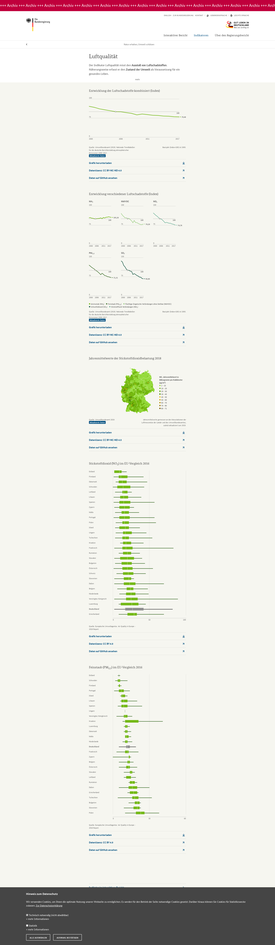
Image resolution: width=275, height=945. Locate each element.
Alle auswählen (38, 937)
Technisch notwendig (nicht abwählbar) (48, 915)
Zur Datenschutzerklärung (49, 905)
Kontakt (199, 15)
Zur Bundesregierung (183, 15)
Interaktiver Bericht (175, 35)
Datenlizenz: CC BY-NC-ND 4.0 (105, 170)
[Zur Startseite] (137, 24)
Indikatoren (201, 35)
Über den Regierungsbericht (232, 35)
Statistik (32, 925)
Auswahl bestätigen (67, 937)
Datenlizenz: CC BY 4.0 (101, 643)
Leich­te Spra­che (241, 15)
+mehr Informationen (37, 918)
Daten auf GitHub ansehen (103, 178)
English (167, 15)
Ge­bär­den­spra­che (218, 15)
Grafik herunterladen (100, 163)
